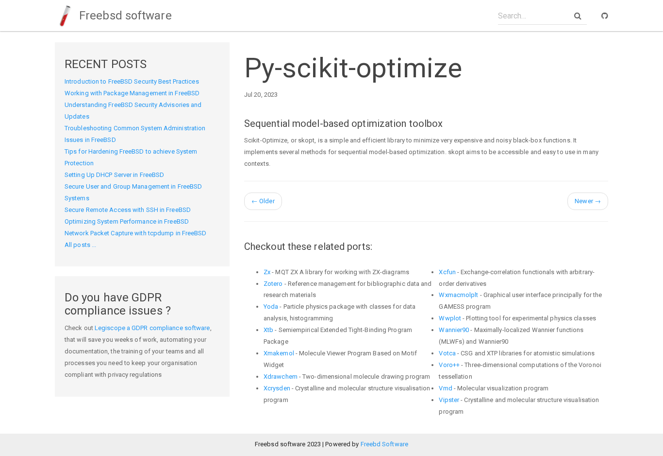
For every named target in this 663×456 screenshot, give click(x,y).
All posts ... (80, 244)
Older (263, 201)
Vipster (449, 399)
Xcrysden (277, 388)
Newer (588, 201)
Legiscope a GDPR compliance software (152, 328)
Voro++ (449, 364)
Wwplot (450, 318)
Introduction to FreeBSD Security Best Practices (132, 81)
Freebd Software (385, 444)
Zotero (273, 283)
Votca (447, 353)
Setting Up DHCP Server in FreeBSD (114, 174)
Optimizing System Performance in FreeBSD (127, 221)
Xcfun (447, 272)
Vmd (445, 388)
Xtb (268, 329)
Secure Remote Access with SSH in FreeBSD (128, 209)
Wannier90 (454, 329)
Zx (267, 272)
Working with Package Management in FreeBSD (132, 93)
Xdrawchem (281, 376)
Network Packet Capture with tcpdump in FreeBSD (136, 233)
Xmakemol (279, 353)
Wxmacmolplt (458, 294)
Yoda (271, 306)
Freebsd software (124, 15)
